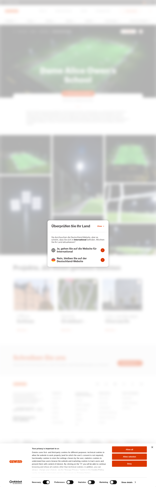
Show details (126, 482)
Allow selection (129, 457)
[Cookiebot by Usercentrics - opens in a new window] (15, 482)
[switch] (70, 482)
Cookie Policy (97, 470)
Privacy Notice (83, 473)
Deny (129, 464)
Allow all (129, 449)
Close (99, 226)
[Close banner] (152, 447)
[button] (78, 250)
